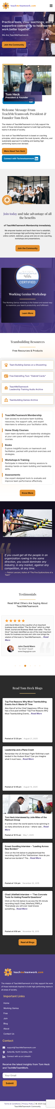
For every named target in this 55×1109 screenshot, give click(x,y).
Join (5, 1018)
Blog (5, 1023)
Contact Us (8, 1033)
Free (5, 1013)
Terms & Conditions (12, 1104)
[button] (47, 6)
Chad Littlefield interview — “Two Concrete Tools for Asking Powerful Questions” (26, 895)
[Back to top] (48, 1101)
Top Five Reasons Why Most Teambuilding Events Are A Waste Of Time (26, 703)
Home (6, 1003)
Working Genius (11, 1008)
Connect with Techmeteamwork (19, 158)
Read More (36, 713)
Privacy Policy (28, 1104)
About (6, 1028)
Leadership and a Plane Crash (19, 750)
